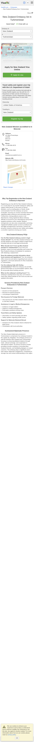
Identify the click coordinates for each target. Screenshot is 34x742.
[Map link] (17, 174)
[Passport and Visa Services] (5, 2)
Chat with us (23, 24)
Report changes (8, 187)
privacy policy (12, 734)
